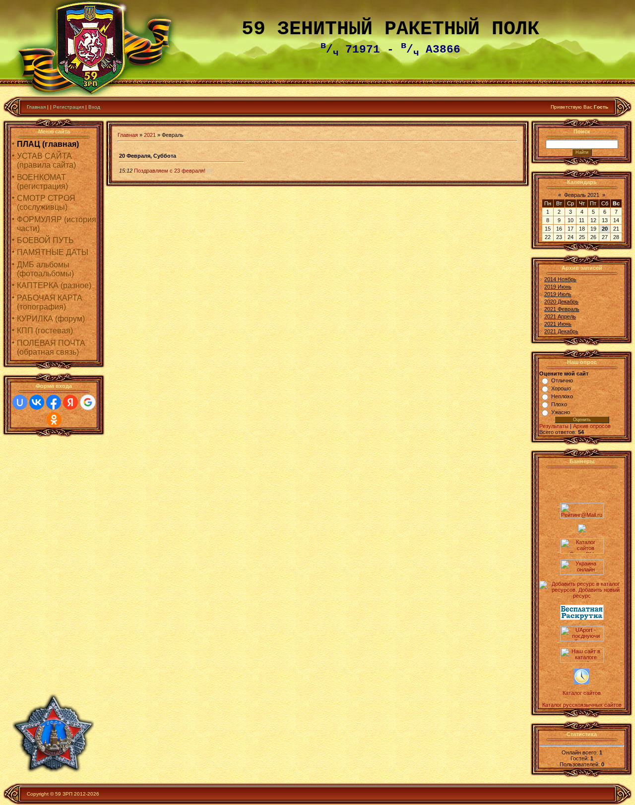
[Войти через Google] (88, 402)
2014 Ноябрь (560, 279)
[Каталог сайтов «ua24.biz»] (581, 682)
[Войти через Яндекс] (70, 402)
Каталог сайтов (582, 693)
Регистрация (68, 107)
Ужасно (560, 412)
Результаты (554, 426)
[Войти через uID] (19, 402)
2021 (150, 135)
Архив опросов (592, 426)
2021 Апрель (560, 316)
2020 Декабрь (561, 302)
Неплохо (562, 396)
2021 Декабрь (561, 331)
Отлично (562, 380)
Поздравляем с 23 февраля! (169, 171)
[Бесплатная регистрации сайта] (582, 618)
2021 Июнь (558, 324)
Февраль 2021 (581, 195)
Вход (94, 107)
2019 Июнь (558, 287)
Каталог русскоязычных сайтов (582, 705)
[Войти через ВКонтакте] (36, 402)
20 (605, 229)
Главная (36, 107)
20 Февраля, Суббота (147, 156)
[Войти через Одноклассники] (54, 419)
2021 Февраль (561, 309)
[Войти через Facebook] (53, 402)
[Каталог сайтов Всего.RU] (582, 552)
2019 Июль (558, 294)
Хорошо (561, 388)
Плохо (559, 404)
